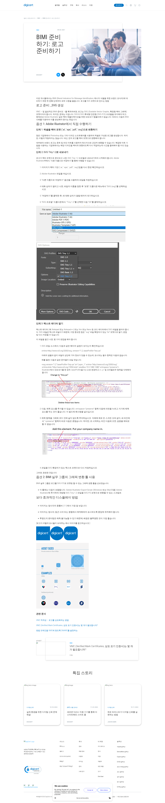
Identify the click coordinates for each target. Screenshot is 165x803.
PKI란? (62, 761)
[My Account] (139, 5)
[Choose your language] (131, 5)
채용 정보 (81, 751)
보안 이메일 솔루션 (122, 767)
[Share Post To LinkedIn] (58, 75)
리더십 (81, 761)
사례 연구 (81, 771)
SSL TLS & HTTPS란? (66, 766)
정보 (80, 746)
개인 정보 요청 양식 (123, 796)
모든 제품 (101, 766)
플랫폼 (57, 5)
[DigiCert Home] (28, 5)
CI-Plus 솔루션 (121, 787)
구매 (71, 5)
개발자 (100, 761)
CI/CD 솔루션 (121, 762)
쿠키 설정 (112, 796)
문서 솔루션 (120, 782)
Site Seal (100, 776)
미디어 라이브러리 (65, 756)
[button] (33, 769)
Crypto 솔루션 (121, 757)
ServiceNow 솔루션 (122, 752)
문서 (99, 751)
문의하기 (119, 5)
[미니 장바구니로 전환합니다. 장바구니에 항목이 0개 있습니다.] (135, 5)
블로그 (62, 751)
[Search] (126, 5)
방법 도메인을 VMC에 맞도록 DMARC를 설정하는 (57, 630)
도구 (99, 771)
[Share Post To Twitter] (63, 75)
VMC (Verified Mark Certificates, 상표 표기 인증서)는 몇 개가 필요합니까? (67, 625)
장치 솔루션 (120, 777)
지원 (91, 5)
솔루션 (64, 5)
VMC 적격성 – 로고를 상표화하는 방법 (52, 620)
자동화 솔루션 (121, 747)
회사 (77, 5)
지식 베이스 (101, 746)
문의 (80, 766)
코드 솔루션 (120, 772)
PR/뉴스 (62, 746)
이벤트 (81, 756)
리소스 (84, 5)
